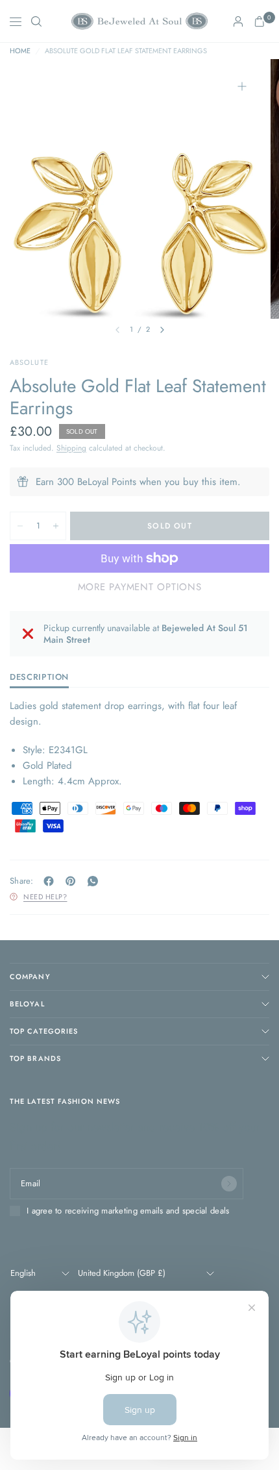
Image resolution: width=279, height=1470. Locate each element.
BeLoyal (27, 1004)
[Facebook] (51, 881)
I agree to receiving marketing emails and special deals (128, 1211)
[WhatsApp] (95, 881)
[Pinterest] (73, 881)
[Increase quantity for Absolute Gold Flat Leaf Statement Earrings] (56, 526)
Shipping (71, 448)
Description (39, 678)
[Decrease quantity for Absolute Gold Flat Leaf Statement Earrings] (20, 526)
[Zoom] (242, 86)
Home (20, 51)
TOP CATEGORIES (44, 1031)
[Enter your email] (229, 1183)
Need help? (45, 896)
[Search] (36, 21)
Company (30, 976)
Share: (22, 881)
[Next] (162, 330)
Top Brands (35, 1058)
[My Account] (238, 21)
